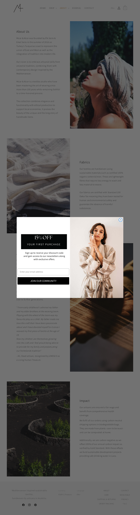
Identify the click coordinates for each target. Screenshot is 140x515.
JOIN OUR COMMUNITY (43, 281)
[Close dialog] (120, 220)
